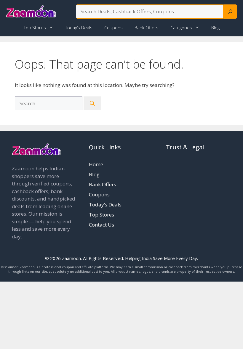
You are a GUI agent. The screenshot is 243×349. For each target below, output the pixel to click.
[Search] (230, 11)
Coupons (113, 27)
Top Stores (35, 27)
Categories (181, 27)
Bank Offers (147, 27)
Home (96, 164)
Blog (215, 27)
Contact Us (101, 224)
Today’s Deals (78, 27)
